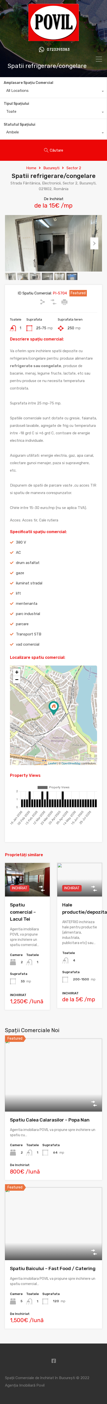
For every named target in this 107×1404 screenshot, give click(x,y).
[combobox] (53, 92)
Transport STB (28, 634)
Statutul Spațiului (19, 124)
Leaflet (52, 763)
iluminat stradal (29, 583)
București (51, 168)
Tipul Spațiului (16, 104)
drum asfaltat (28, 563)
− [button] (16, 679)
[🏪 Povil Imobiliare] (53, 39)
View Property (53, 1097)
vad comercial (27, 644)
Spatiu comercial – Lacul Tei (23, 912)
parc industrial (28, 614)
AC (18, 552)
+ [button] (16, 672)
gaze (20, 573)
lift (18, 593)
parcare (22, 624)
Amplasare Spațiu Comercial (28, 83)
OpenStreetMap (71, 763)
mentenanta (26, 603)
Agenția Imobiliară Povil (25, 1385)
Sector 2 (73, 168)
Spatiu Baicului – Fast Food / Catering (53, 1268)
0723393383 (58, 50)
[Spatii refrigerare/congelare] (54, 708)
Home (31, 168)
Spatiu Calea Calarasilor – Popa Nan (50, 1120)
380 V (21, 542)
